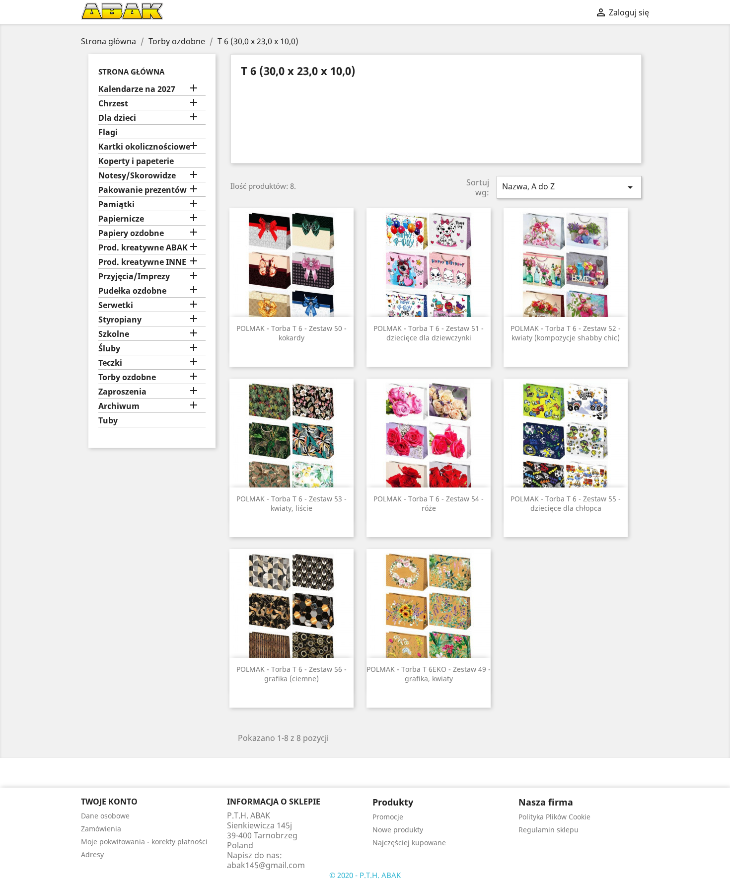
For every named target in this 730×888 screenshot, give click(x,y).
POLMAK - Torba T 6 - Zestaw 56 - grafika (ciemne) (291, 674)
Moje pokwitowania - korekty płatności (144, 841)
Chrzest (113, 103)
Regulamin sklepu (548, 829)
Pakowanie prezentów (142, 190)
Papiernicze (121, 219)
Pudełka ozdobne (132, 291)
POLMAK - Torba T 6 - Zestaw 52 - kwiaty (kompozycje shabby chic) (566, 333)
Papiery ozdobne (131, 233)
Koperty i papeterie (136, 161)
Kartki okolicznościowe (144, 147)
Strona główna (131, 72)
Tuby (108, 420)
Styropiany (120, 320)
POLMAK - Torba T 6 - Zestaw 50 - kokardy (291, 333)
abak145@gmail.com (266, 865)
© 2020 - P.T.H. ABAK (365, 875)
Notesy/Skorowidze (137, 175)
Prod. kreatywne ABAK (143, 247)
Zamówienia (101, 828)
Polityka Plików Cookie (554, 816)
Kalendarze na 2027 (136, 89)
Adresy (92, 854)
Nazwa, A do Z (569, 187)
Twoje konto (109, 801)
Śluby (109, 348)
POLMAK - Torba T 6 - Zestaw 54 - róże (428, 503)
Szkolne (113, 334)
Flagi (108, 132)
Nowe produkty (397, 829)
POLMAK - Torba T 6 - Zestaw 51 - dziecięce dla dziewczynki (428, 333)
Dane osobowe (105, 815)
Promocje (387, 816)
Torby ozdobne (127, 377)
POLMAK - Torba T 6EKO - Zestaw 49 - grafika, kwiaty (428, 674)
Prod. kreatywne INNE (142, 262)
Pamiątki (116, 204)
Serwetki (115, 305)
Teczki (110, 363)
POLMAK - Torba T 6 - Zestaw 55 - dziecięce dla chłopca (566, 503)
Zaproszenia (122, 392)
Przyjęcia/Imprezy (134, 276)
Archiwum (119, 406)
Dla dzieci (117, 118)
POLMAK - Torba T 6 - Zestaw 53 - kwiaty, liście (291, 503)
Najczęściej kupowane (409, 842)
